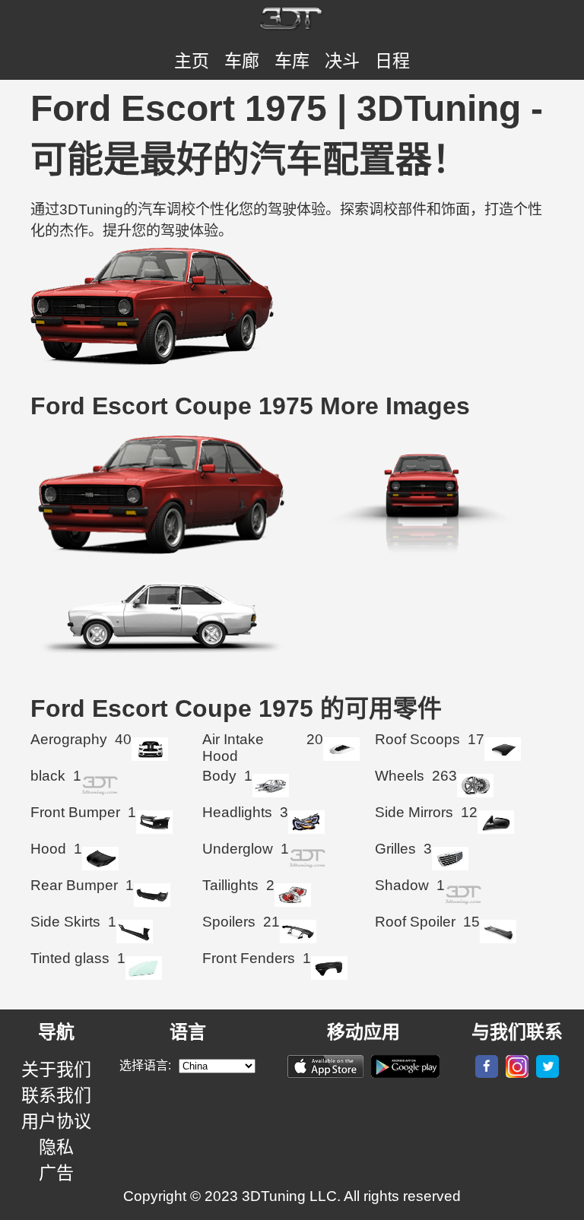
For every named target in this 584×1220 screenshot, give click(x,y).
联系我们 (56, 1095)
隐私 (56, 1147)
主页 (191, 61)
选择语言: (145, 1065)
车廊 (241, 61)
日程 (392, 61)
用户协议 (56, 1121)
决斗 (342, 61)
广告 (56, 1173)
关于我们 (56, 1069)
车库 (292, 61)
